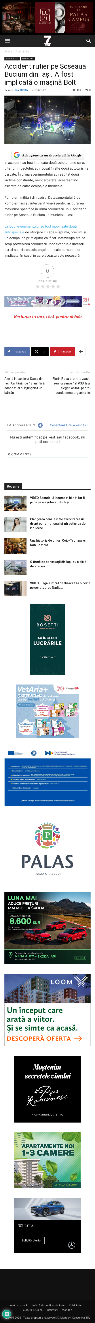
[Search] (89, 41)
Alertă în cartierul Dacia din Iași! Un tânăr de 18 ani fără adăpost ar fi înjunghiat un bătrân (24, 386)
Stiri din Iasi (23, 51)
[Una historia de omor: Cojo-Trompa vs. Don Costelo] (15, 546)
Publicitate (75, 1305)
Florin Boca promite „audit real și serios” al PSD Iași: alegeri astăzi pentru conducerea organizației (72, 386)
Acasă (8, 51)
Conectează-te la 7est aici (68, 425)
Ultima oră (27, 58)
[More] (81, 351)
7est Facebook (18, 1305)
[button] (7, 41)
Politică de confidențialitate (48, 1305)
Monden (67, 1310)
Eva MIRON (21, 90)
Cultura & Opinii (32, 1310)
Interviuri (52, 1310)
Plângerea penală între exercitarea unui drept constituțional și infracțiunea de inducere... (58, 523)
